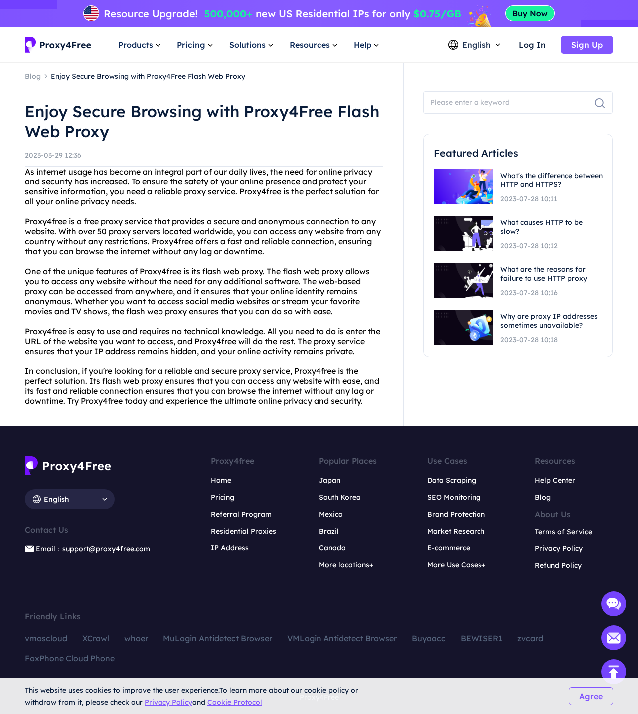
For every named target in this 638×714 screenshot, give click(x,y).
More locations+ (346, 564)
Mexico (331, 514)
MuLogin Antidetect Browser (217, 638)
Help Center (555, 480)
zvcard (530, 638)
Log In (532, 45)
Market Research (455, 531)
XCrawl (95, 638)
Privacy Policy (168, 702)
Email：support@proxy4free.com (93, 548)
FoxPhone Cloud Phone (70, 658)
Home (221, 480)
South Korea (340, 497)
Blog (543, 497)
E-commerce (448, 547)
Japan (329, 480)
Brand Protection (456, 514)
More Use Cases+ (456, 564)
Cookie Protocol (234, 702)
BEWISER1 (481, 638)
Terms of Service (563, 531)
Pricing (222, 497)
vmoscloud (46, 638)
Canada (332, 547)
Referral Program (241, 514)
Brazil (329, 531)
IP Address (230, 547)
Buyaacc (429, 638)
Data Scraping (451, 480)
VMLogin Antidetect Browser (342, 638)
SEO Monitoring (453, 497)
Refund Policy (558, 565)
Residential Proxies (243, 531)
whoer (136, 638)
